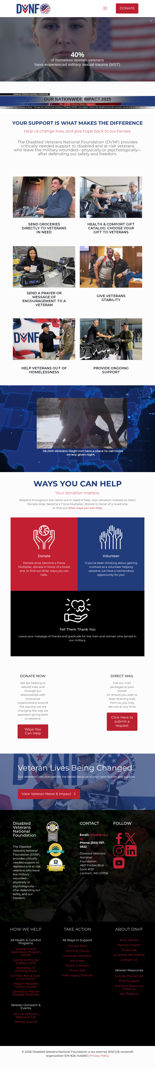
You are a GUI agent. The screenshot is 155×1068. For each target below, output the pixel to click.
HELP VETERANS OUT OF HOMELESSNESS (44, 370)
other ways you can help (85, 508)
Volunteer (77, 960)
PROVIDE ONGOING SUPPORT (111, 370)
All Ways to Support (77, 940)
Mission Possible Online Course (26, 985)
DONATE (127, 8)
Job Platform (129, 994)
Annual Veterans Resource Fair (25, 1015)
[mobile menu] (105, 8)
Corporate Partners (77, 956)
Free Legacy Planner (77, 975)
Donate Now (77, 946)
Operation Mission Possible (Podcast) (26, 993)
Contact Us (129, 960)
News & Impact (129, 945)
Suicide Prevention (129, 976)
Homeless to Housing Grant (26, 969)
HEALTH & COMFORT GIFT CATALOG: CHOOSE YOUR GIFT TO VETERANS (111, 228)
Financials (129, 950)
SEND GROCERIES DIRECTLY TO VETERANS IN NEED (44, 228)
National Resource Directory (129, 987)
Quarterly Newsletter (129, 955)
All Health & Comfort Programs (26, 941)
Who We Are (129, 940)
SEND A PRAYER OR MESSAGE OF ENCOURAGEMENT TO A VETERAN (44, 299)
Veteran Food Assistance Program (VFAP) (26, 952)
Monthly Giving (77, 951)
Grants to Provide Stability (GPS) (26, 961)
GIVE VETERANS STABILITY (111, 298)
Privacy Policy (99, 1055)
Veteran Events (25, 1022)
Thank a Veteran (77, 965)
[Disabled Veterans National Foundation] (35, 8)
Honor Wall (77, 970)
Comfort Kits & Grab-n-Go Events (26, 977)
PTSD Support (129, 981)
